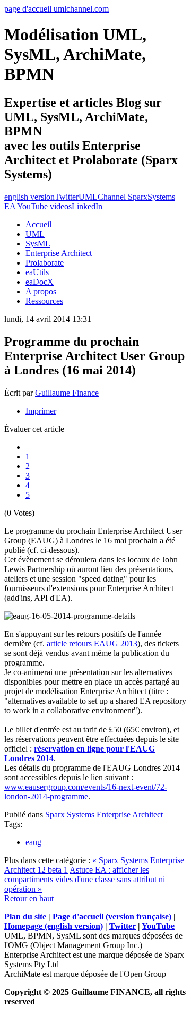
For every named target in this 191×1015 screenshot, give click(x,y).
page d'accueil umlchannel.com (56, 8)
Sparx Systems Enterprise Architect (104, 814)
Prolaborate (44, 262)
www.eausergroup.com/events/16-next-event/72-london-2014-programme (85, 791)
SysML (37, 243)
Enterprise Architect (58, 253)
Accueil (38, 224)
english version (29, 196)
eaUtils (37, 272)
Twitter (67, 196)
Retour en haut (29, 898)
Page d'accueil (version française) (112, 916)
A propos (40, 291)
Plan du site (25, 916)
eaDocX (39, 281)
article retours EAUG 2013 (92, 643)
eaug (33, 842)
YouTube (158, 926)
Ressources (44, 300)
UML (35, 233)
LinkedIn (87, 206)
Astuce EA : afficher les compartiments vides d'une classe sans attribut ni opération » (84, 879)
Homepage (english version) (53, 926)
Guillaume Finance (67, 392)
